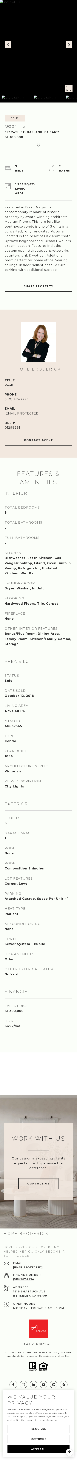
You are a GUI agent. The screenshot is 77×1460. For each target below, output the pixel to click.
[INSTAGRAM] (23, 1384)
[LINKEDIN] (33, 1384)
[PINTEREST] (53, 1384)
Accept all (38, 1449)
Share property (38, 286)
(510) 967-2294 (17, 399)
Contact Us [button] (38, 1183)
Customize (38, 1439)
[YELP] (63, 1384)
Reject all (38, 1428)
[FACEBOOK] (13, 1384)
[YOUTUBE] (43, 1384)
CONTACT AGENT (38, 440)
